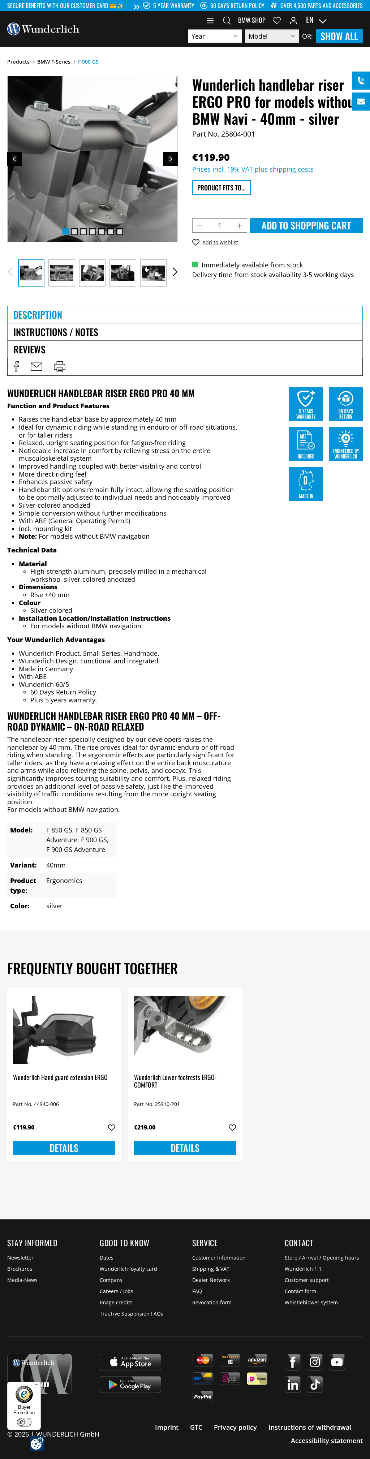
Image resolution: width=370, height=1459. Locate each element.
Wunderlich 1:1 (303, 1268)
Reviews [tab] (29, 349)
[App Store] (130, 1362)
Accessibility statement (327, 1440)
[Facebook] (293, 1362)
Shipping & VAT (210, 1268)
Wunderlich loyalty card (128, 1268)
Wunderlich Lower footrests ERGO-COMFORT (175, 1081)
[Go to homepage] (43, 28)
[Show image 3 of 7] (83, 231)
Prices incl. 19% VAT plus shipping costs (253, 169)
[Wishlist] (276, 20)
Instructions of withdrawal (309, 1427)
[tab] (185, 314)
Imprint (166, 1427)
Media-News (22, 1280)
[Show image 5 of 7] (101, 231)
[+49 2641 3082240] (361, 81)
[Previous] (14, 159)
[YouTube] (337, 1362)
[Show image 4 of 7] (92, 231)
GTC (196, 1427)
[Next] (170, 159)
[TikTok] (315, 1384)
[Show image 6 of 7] (110, 231)
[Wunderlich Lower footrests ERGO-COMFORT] (185, 1030)
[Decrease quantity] (199, 225)
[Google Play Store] (130, 1384)
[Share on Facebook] (16, 366)
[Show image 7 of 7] (119, 231)
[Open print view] (59, 366)
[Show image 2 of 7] (74, 231)
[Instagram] (315, 1362)
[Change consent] (37, 1443)
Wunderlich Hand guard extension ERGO (60, 1077)
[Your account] (293, 20)
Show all (339, 36)
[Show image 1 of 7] (65, 231)
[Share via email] (36, 366)
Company (111, 1280)
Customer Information (219, 1257)
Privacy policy (235, 1427)
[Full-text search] (227, 20)
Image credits (116, 1302)
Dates (106, 1257)
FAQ (197, 1291)
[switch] (24, 1422)
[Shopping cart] (358, 20)
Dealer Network (211, 1280)
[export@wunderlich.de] (361, 101)
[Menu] (210, 20)
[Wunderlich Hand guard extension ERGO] (64, 1030)
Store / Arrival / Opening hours (322, 1257)
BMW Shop (252, 20)
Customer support (307, 1280)
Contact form (300, 1291)
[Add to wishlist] (111, 1127)
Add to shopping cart (306, 225)
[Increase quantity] (239, 225)
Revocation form (212, 1302)
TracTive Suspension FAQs (131, 1313)
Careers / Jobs (116, 1291)
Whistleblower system (311, 1302)
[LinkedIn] (293, 1384)
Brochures (19, 1268)
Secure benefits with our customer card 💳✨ (65, 5)
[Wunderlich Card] (39, 1374)
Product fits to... (221, 187)
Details (64, 1148)
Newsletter (20, 1257)
